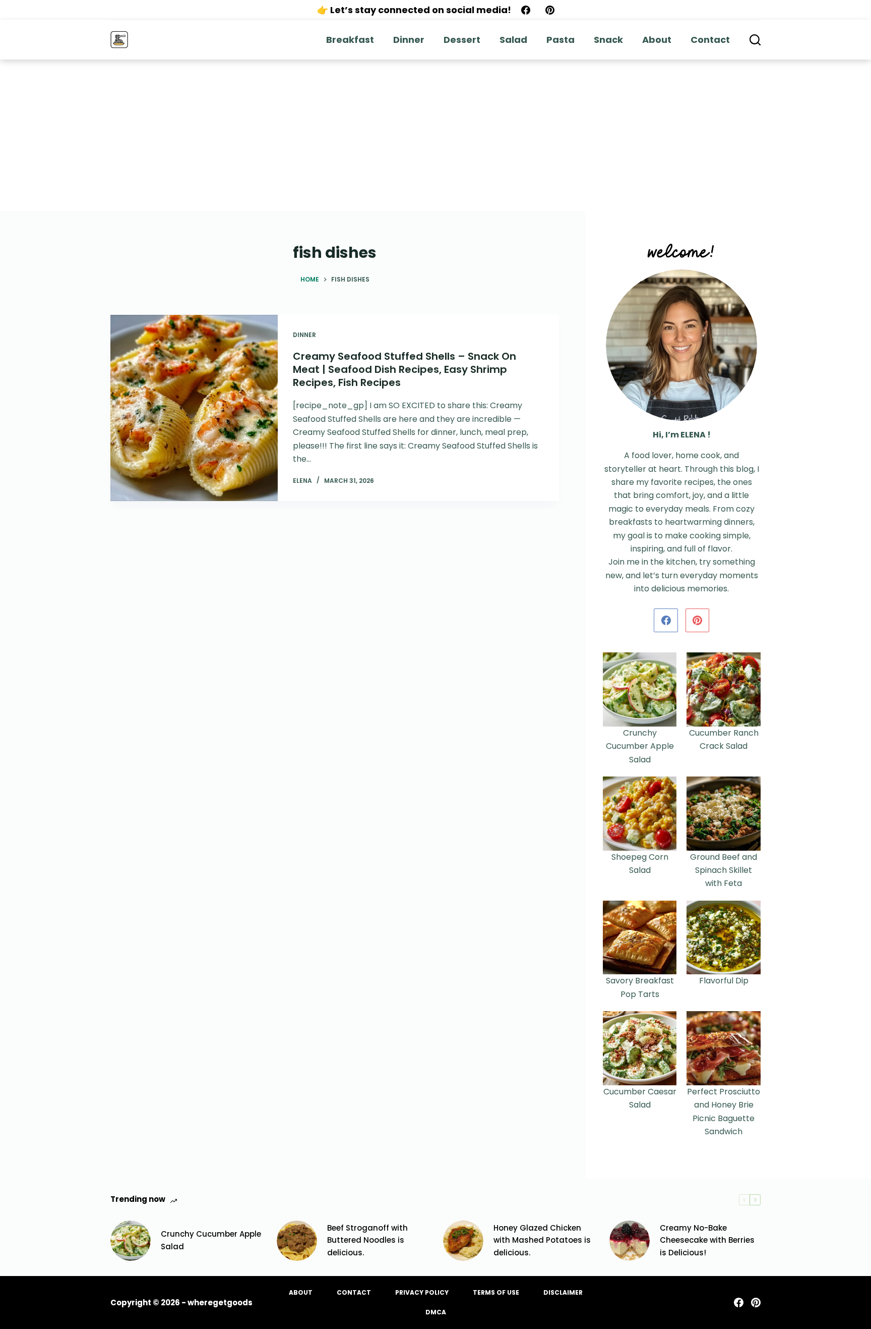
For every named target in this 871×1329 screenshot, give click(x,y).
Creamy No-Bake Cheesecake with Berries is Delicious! (707, 1240)
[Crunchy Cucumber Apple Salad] (130, 1241)
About (656, 39)
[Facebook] (525, 10)
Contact (710, 39)
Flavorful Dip (724, 980)
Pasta (560, 39)
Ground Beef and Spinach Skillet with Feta (723, 870)
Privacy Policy (422, 1293)
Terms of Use (496, 1293)
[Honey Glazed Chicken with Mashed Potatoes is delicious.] (463, 1241)
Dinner (408, 39)
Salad (513, 39)
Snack (608, 39)
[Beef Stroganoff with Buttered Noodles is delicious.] (297, 1241)
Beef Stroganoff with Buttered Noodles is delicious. (367, 1240)
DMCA (435, 1312)
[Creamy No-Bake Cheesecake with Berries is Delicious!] (629, 1241)
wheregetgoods (220, 1302)
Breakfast (350, 39)
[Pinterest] (549, 10)
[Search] (755, 39)
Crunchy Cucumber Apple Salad (640, 746)
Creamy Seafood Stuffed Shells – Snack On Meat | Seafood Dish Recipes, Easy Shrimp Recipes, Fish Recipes (404, 369)
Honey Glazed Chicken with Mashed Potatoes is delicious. (542, 1240)
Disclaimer (563, 1293)
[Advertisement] (435, 135)
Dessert (462, 39)
